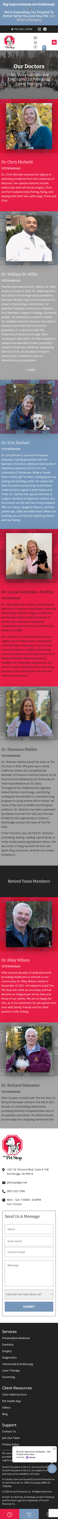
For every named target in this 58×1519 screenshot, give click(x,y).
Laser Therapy (11, 1370)
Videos (6, 1407)
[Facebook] (45, 29)
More (31, 370)
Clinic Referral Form (14, 1394)
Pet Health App (11, 1401)
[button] (54, 42)
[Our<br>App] (44, 47)
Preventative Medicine (16, 1338)
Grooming (8, 1377)
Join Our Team (11, 1438)
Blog (5, 1414)
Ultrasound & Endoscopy (17, 1364)
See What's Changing (35, 18)
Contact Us (9, 1431)
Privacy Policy (10, 1444)
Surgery (7, 1351)
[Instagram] (39, 29)
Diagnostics (9, 1357)
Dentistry (8, 1344)
